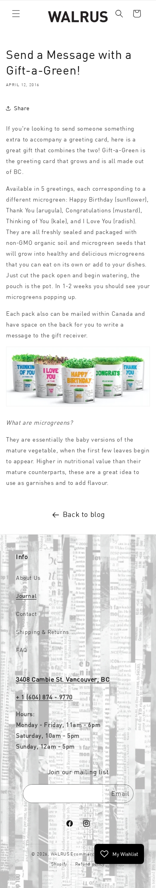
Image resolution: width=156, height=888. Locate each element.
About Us (28, 577)
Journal (26, 595)
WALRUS (60, 854)
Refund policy (90, 864)
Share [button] (22, 108)
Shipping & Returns (42, 632)
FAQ (21, 650)
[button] (16, 13)
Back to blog (84, 514)
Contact (26, 614)
